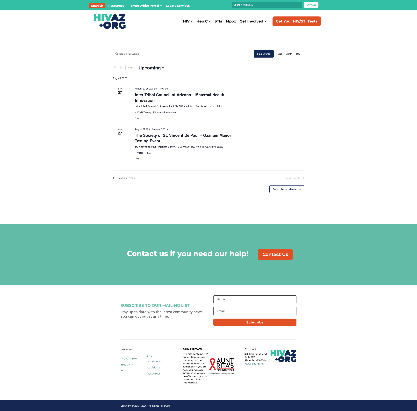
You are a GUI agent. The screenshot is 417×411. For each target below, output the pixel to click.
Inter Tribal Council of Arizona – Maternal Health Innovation (179, 97)
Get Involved (251, 21)
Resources (116, 6)
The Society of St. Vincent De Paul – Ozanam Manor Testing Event (183, 137)
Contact (311, 4)
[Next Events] (121, 68)
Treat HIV (127, 364)
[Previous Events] (115, 68)
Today (130, 67)
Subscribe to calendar (285, 189)
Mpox (231, 21)
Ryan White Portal (145, 6)
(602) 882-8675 (254, 363)
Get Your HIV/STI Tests (296, 21)
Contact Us (275, 254)
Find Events (263, 53)
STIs (218, 21)
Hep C (202, 21)
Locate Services (178, 6)
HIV (186, 21)
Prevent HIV (129, 358)
